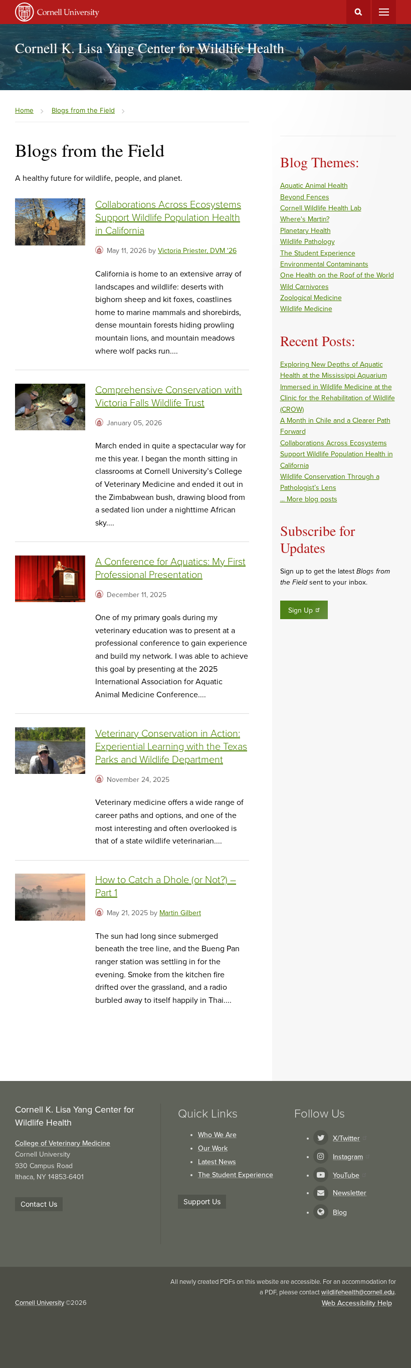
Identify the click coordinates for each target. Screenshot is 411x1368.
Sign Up (300, 610)
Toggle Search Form (358, 12)
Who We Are (217, 1135)
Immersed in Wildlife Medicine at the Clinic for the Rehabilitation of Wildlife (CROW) (337, 398)
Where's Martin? (304, 219)
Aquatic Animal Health (314, 185)
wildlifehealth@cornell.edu (357, 1292)
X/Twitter (346, 1138)
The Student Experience (317, 253)
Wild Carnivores (304, 287)
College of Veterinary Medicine (62, 1143)
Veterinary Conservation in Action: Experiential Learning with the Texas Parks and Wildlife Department (171, 747)
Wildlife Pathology (307, 241)
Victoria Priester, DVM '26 (197, 250)
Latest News (217, 1162)
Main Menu (384, 12)
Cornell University (39, 1303)
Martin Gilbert (180, 913)
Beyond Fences (304, 197)
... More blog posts (308, 499)
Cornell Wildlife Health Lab (320, 208)
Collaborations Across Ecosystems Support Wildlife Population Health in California (168, 218)
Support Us (202, 1201)
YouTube (346, 1175)
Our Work (213, 1148)
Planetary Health (305, 230)
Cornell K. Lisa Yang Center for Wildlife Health (149, 47)
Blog (340, 1212)
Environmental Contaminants (324, 264)
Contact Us (39, 1204)
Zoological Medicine (311, 298)
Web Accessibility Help (357, 1303)
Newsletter (349, 1193)
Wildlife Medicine (306, 309)
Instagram (348, 1157)
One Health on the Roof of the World (337, 275)
